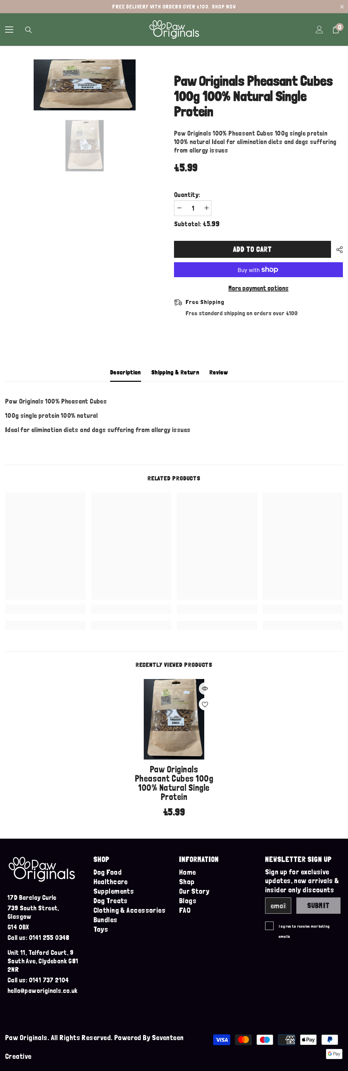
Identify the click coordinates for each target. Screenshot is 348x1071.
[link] (45, 609)
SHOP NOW (224, 6)
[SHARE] (337, 250)
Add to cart (252, 249)
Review (218, 372)
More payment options (258, 288)
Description (125, 372)
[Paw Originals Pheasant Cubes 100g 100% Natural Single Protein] (174, 719)
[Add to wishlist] (205, 704)
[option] (84, 84)
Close (342, 6)
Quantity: (187, 195)
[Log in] (319, 29)
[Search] (28, 30)
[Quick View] (205, 688)
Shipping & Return (175, 372)
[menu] (9, 29)
